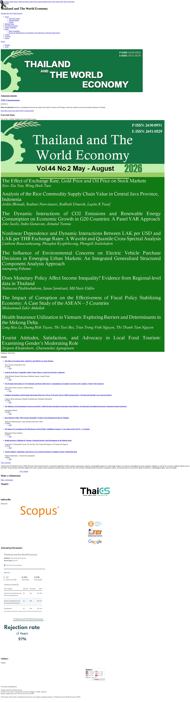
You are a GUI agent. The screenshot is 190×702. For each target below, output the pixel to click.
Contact (11, 22)
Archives (7, 36)
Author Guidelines (10, 27)
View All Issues (6, 463)
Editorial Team (9, 24)
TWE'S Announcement (10, 100)
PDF (10, 368)
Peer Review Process (11, 26)
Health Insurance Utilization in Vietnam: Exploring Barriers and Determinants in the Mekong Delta (38, 440)
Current (7, 34)
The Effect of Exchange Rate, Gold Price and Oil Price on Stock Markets (29, 361)
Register (7, 45)
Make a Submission (7, 480)
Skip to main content (7, 1)
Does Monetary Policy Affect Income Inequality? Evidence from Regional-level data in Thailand (37, 418)
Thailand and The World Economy (12, 13)
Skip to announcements (40, 1)
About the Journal (14, 18)
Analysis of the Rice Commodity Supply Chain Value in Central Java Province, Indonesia (35, 372)
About (7, 17)
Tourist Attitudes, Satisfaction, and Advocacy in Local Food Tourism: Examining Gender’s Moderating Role (41, 452)
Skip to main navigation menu (23, 1)
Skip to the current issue (55, 1)
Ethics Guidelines (14, 31)
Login (7, 47)
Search (7, 38)
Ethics (7, 29)
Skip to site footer (68, 1)
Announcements (14, 20)
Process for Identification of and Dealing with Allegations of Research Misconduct (34, 33)
